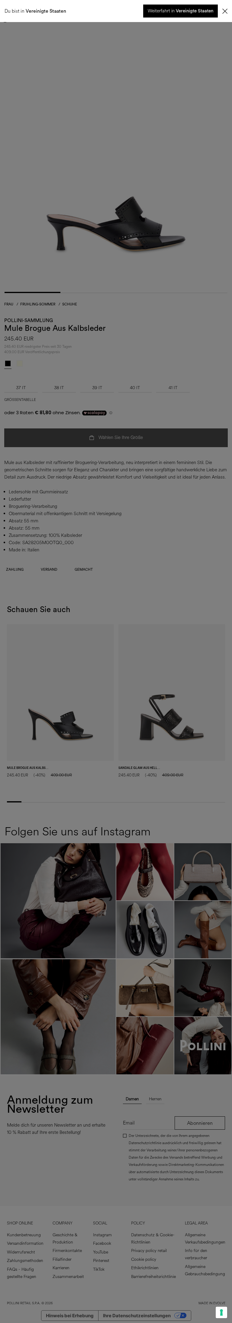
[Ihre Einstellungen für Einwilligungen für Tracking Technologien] (221, 1312)
